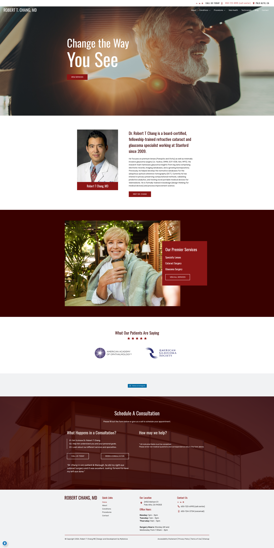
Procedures (106, 512)
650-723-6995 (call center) (192, 506)
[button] (77, 77)
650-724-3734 (187, 511)
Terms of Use (196, 539)
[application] (209, 10)
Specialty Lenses (173, 257)
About (104, 505)
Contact (105, 516)
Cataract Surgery (173, 263)
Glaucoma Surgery (173, 269)
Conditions (106, 509)
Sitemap (206, 539)
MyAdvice (124, 539)
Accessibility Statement (167, 539)
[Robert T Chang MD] (20, 10)
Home (104, 502)
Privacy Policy (184, 539)
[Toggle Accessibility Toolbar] (4, 543)
